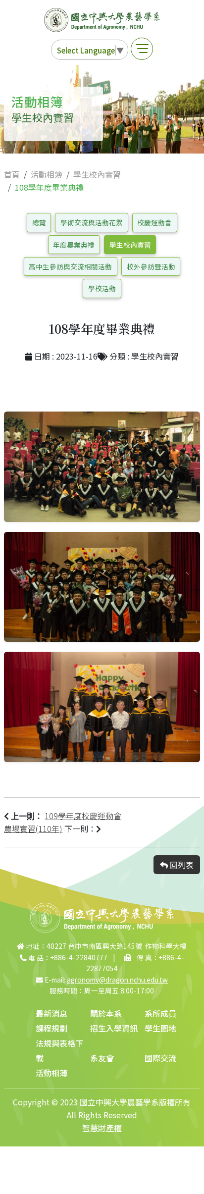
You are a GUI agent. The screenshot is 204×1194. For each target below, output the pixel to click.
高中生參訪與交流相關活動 (70, 266)
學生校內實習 (97, 174)
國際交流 (160, 1058)
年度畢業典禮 (74, 245)
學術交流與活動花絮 (91, 222)
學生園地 (160, 1028)
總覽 (39, 222)
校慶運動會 (154, 222)
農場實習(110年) (33, 828)
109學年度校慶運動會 (83, 816)
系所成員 (160, 1013)
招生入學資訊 (114, 1028)
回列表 (181, 865)
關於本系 (106, 1013)
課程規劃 (51, 1028)
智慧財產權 (102, 1128)
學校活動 (102, 288)
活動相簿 (46, 174)
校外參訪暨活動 (151, 266)
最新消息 (51, 1013)
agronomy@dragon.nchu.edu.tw (117, 980)
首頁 (12, 174)
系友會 (102, 1058)
